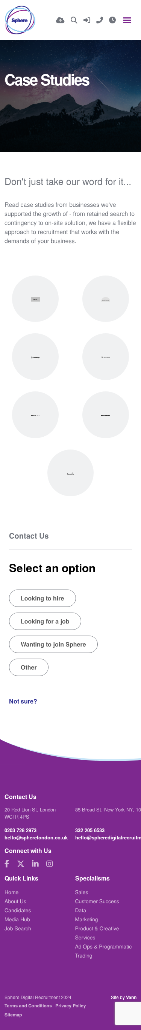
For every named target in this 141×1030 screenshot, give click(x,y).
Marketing (86, 919)
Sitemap (13, 1014)
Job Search (18, 928)
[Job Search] (74, 20)
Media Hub (17, 919)
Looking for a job (45, 621)
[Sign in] (86, 20)
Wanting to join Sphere (53, 644)
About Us (15, 901)
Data (80, 910)
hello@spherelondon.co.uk (36, 837)
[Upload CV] (60, 20)
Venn (131, 997)
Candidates (18, 910)
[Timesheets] (112, 20)
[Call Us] (99, 20)
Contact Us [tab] (29, 535)
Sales (81, 892)
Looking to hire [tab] (42, 598)
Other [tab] (29, 667)
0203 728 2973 (20, 830)
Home (11, 892)
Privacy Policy (70, 1005)
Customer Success (97, 901)
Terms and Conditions (28, 1005)
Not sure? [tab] (23, 701)
